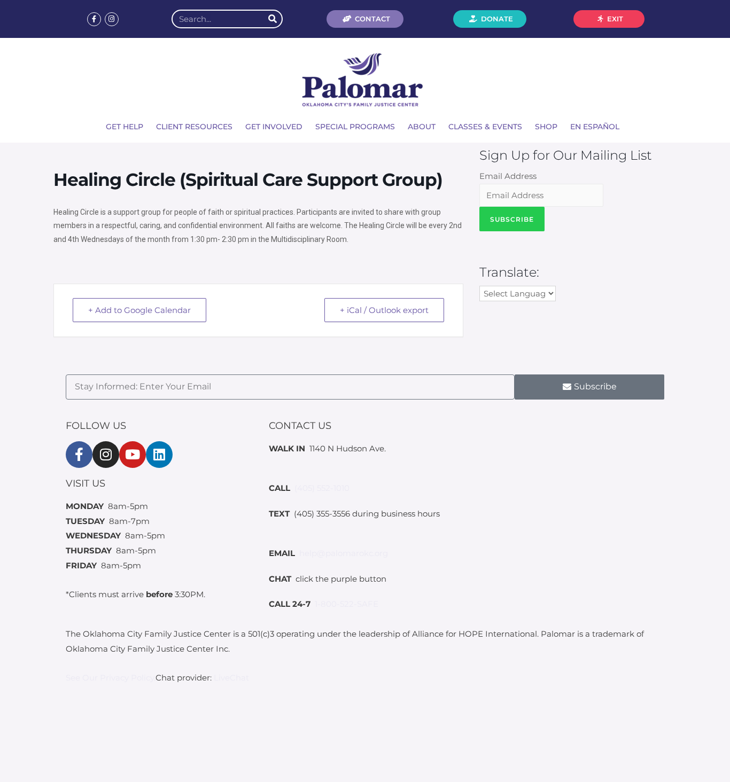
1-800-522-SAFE (346, 604)
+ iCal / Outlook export (384, 310)
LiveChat (231, 677)
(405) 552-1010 (322, 488)
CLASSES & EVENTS (485, 126)
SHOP (546, 126)
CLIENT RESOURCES (194, 126)
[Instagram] (112, 19)
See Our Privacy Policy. (111, 677)
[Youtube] (132, 454)
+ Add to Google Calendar (139, 310)
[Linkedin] (159, 454)
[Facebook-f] (94, 19)
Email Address (508, 176)
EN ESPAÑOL (594, 126)
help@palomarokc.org (343, 553)
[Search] (272, 19)
